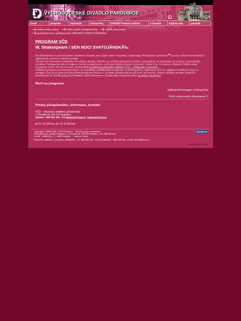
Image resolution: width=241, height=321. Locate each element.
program (55, 23)
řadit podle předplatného (83, 29)
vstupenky (96, 23)
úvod (33, 23)
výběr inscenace (115, 29)
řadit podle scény (48, 29)
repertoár (76, 23)
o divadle (155, 23)
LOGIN (204, 144)
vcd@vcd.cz (47, 136)
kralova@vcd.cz (97, 117)
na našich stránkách (149, 75)
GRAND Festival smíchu (125, 23)
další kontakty (64, 136)
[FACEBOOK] (202, 132)
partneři (195, 23)
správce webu (81, 136)
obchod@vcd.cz (76, 117)
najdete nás (176, 23)
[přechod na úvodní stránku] (171, 18)
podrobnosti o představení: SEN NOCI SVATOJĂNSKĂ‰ (72, 33)
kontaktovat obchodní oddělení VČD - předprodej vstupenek (123, 67)
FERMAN (194, 144)
